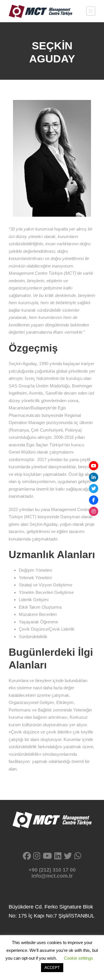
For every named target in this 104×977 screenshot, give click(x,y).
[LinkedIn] (93, 477)
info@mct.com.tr (52, 876)
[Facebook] (93, 500)
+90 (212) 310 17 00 (52, 870)
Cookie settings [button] (78, 958)
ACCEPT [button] (52, 967)
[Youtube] (93, 465)
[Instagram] (93, 511)
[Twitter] (93, 488)
